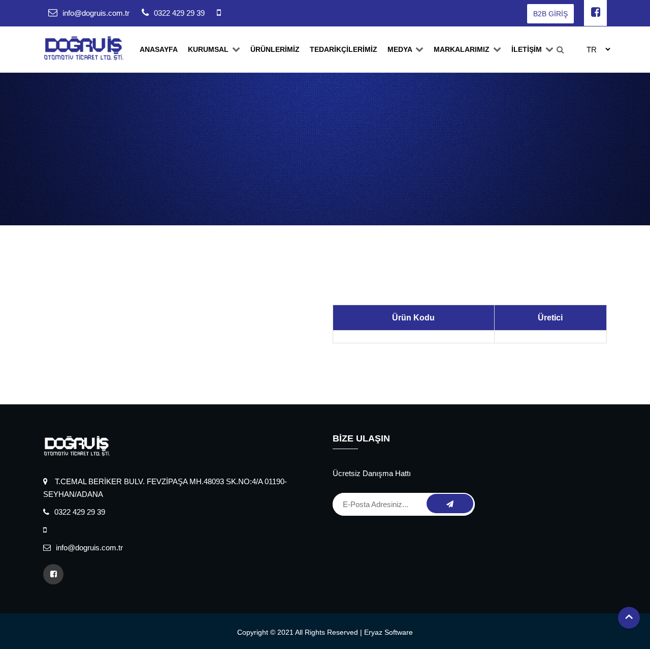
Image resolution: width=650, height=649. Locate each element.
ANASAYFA (159, 49)
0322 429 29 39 (179, 13)
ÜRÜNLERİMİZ (275, 49)
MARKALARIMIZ (463, 49)
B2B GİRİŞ (550, 14)
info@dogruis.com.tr (95, 13)
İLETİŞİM (527, 49)
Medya (400, 49)
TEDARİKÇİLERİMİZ (343, 49)
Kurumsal (209, 49)
